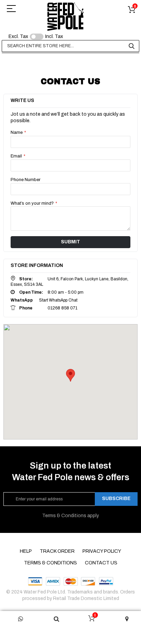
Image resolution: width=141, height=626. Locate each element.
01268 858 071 (62, 308)
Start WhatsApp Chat (58, 300)
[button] (70, 375)
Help (26, 551)
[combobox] (70, 46)
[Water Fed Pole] (66, 16)
